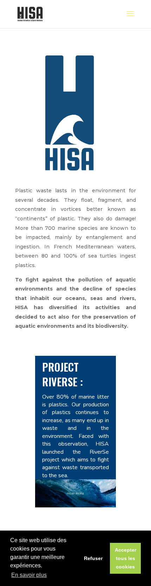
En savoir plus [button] (29, 575)
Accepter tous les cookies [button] (125, 558)
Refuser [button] (93, 558)
